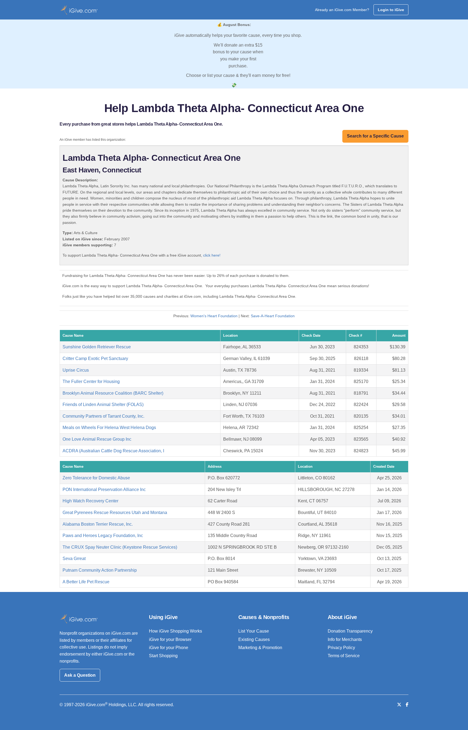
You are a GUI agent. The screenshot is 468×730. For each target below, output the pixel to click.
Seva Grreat (74, 558)
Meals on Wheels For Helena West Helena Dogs (109, 427)
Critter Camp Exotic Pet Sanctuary (95, 358)
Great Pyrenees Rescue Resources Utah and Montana (115, 512)
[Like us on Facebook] (407, 704)
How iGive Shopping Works (175, 631)
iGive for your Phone (168, 647)
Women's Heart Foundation (214, 316)
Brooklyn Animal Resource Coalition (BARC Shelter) (113, 393)
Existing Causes (254, 639)
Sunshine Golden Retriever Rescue (97, 347)
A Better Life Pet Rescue (86, 582)
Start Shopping (163, 655)
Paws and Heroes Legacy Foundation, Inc (103, 535)
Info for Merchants (345, 639)
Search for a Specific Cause (375, 136)
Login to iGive (391, 10)
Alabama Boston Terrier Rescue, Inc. (98, 524)
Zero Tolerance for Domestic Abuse (96, 478)
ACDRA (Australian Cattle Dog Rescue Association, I (113, 451)
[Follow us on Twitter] (399, 704)
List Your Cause (253, 631)
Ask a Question (80, 675)
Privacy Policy (341, 647)
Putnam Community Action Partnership (100, 570)
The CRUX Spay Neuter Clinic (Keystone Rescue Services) (120, 547)
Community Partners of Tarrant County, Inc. (103, 416)
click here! (211, 255)
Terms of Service (344, 655)
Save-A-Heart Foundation (273, 316)
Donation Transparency (350, 631)
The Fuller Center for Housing (91, 381)
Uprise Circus (76, 370)
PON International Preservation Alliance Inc (104, 489)
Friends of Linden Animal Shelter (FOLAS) (103, 404)
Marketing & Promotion (260, 647)
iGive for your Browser (170, 639)
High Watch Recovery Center (90, 501)
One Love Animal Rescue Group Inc (97, 439)
